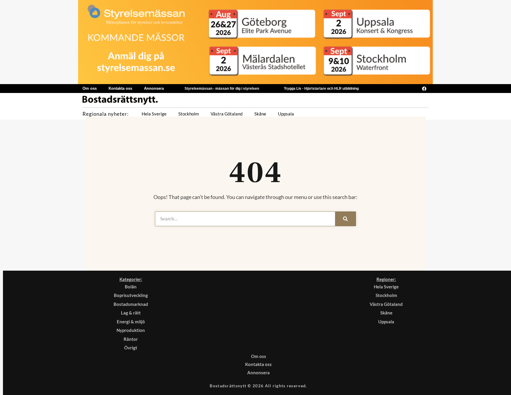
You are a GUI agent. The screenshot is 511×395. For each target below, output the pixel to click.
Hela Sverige (154, 113)
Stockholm (188, 113)
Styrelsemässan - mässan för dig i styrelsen (222, 88)
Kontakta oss (120, 88)
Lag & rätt (131, 312)
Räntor (131, 339)
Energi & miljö (131, 321)
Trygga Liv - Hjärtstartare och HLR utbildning (321, 88)
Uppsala (286, 113)
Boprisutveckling (131, 295)
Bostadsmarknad (131, 304)
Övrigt (130, 347)
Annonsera (154, 88)
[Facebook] (424, 88)
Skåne (260, 113)
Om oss (90, 88)
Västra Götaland (226, 113)
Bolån (131, 286)
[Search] (345, 219)
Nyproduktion (131, 330)
